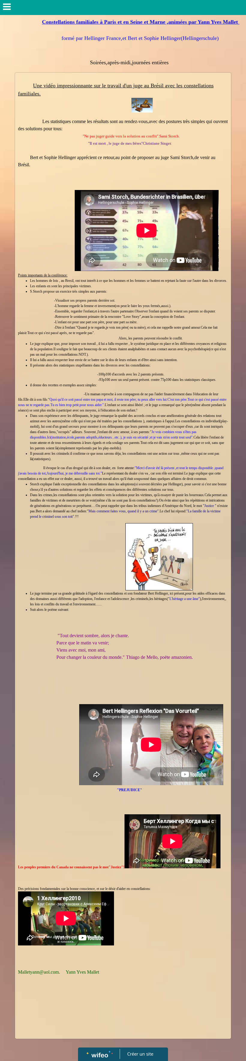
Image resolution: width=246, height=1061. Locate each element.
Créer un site (140, 1054)
